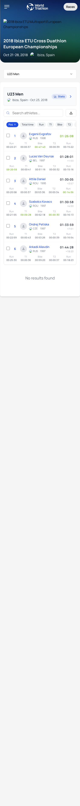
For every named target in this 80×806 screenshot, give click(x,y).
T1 (50, 124)
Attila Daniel (37, 179)
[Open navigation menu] (7, 7)
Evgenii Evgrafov (40, 134)
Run (41, 124)
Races (70, 7)
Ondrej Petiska (39, 224)
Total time (27, 124)
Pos (11, 124)
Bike (59, 124)
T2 (69, 124)
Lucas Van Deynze (41, 156)
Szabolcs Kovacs (40, 201)
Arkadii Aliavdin (39, 247)
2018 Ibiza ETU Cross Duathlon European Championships (34, 44)
